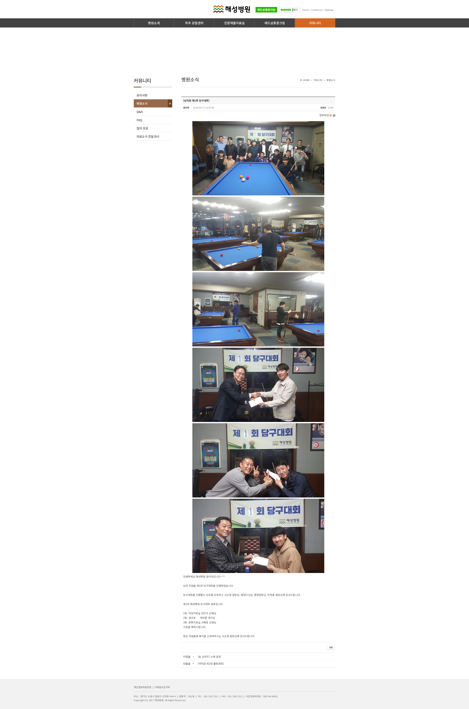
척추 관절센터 (194, 23)
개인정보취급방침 (142, 687)
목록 (331, 647)
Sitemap (329, 9)
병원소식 (141, 103)
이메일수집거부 (162, 687)
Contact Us (316, 9)
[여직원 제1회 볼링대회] (211, 663)
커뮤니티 (315, 23)
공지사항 (141, 95)
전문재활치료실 (234, 23)
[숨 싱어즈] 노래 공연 (209, 656)
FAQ (139, 120)
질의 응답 (142, 128)
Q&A (139, 111)
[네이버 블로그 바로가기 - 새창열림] (289, 10)
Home (305, 9)
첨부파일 (325, 115)
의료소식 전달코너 (147, 136)
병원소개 (154, 23)
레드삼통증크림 (266, 10)
